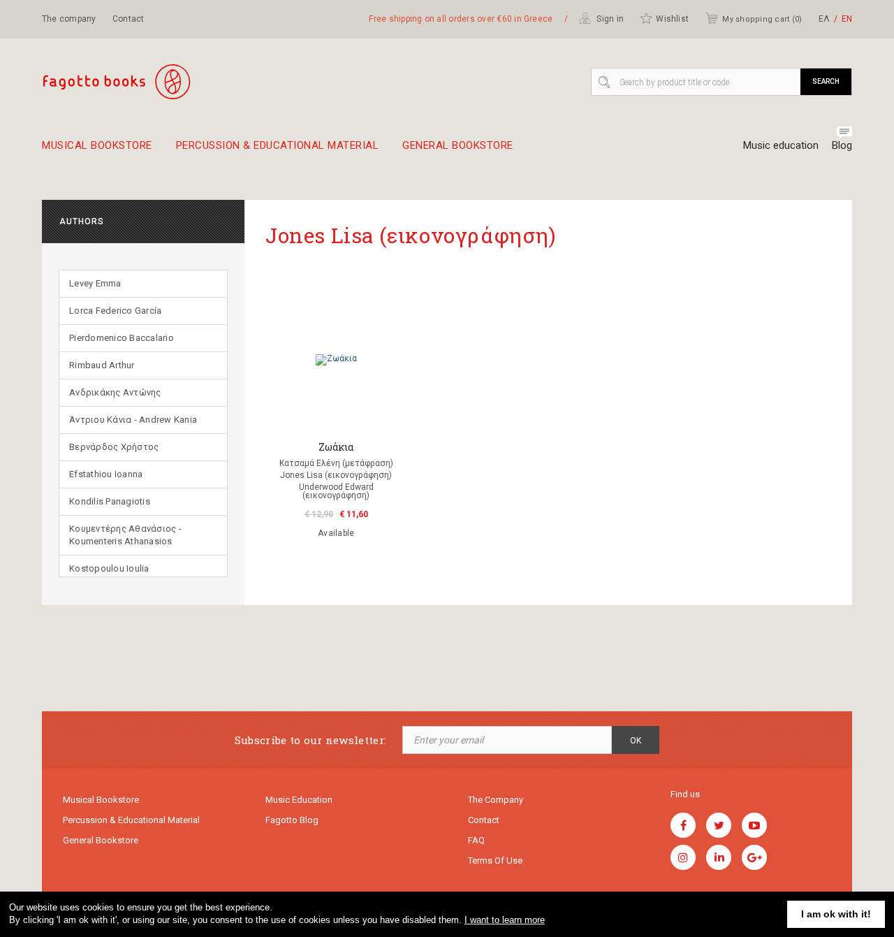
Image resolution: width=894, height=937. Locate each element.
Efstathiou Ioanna (105, 474)
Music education (781, 145)
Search (826, 81)
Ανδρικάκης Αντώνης (115, 392)
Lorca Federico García (115, 310)
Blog (842, 145)
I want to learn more (504, 920)
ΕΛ (824, 19)
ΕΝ (847, 19)
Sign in (609, 19)
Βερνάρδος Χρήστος (114, 447)
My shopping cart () (762, 19)
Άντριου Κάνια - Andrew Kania (133, 419)
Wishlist (672, 19)
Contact (128, 19)
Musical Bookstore (97, 146)
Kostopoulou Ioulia (109, 568)
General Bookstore (457, 146)
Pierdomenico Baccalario (121, 338)
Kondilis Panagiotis (109, 501)
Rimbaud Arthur (102, 365)
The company (69, 19)
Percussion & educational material (277, 146)
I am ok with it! (836, 914)
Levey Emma (95, 283)
